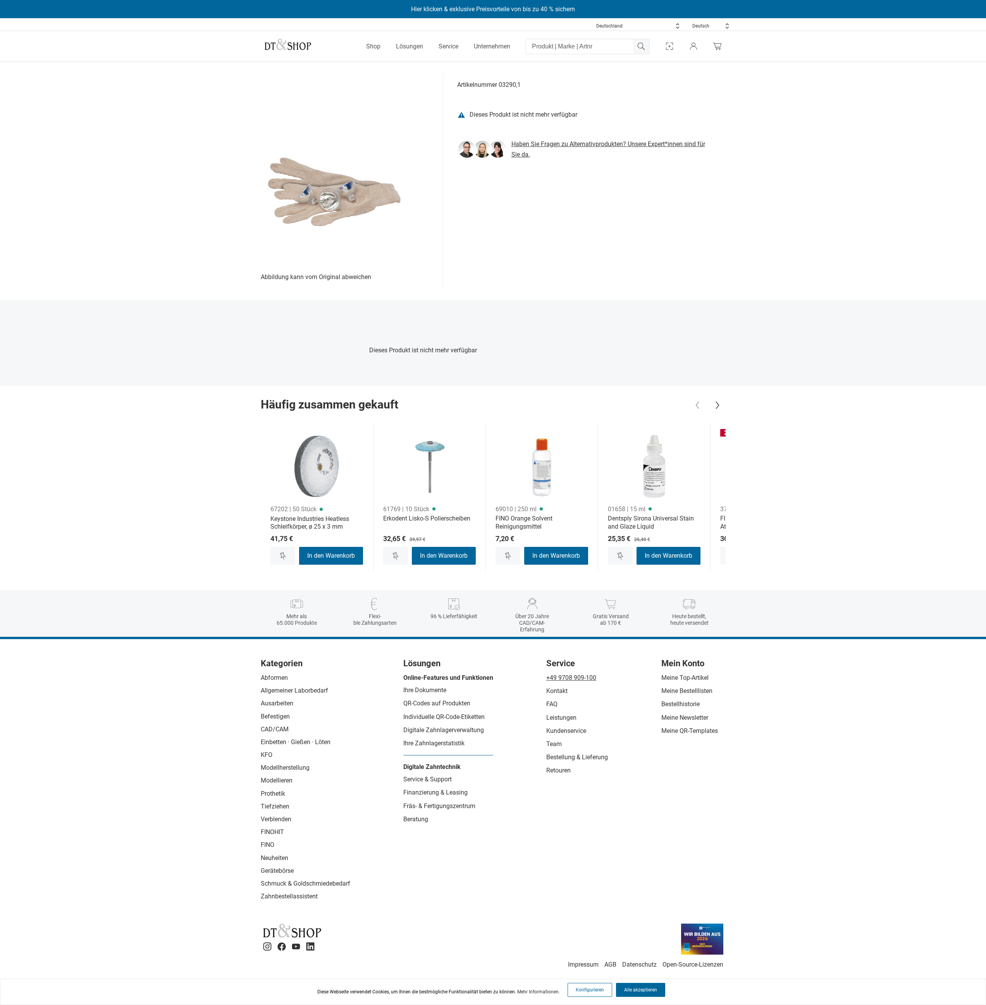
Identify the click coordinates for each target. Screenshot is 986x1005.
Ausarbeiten (277, 703)
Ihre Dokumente (424, 690)
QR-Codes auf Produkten (436, 703)
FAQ (552, 704)
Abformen (274, 677)
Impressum (583, 964)
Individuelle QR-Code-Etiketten (444, 717)
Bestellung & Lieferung (577, 757)
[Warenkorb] (719, 46)
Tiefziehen (275, 806)
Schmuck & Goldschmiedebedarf (305, 883)
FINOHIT (272, 832)
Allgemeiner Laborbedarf (294, 690)
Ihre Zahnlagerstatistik (434, 743)
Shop (373, 46)
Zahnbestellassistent (289, 896)
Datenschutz (639, 964)
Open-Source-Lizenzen (692, 964)
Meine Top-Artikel (685, 677)
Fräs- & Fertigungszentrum (439, 806)
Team (554, 744)
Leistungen (561, 717)
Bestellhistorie (680, 704)
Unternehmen (492, 46)
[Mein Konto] (693, 46)
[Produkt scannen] (669, 46)
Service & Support (427, 779)
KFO (266, 754)
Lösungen (409, 46)
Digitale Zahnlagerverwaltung (443, 730)
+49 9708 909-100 (571, 677)
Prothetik (273, 793)
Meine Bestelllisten (686, 691)
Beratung (415, 819)
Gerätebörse (277, 870)
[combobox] (638, 26)
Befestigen (275, 716)
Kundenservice (566, 730)
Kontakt (557, 691)
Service (448, 46)
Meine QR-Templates (689, 730)
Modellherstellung (285, 767)
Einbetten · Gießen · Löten (295, 742)
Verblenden (276, 819)
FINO (267, 844)
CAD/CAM (275, 729)
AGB (610, 964)
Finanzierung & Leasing (435, 792)
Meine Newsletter (684, 717)
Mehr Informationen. (538, 992)
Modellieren (277, 780)
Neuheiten (274, 858)
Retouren (558, 770)
